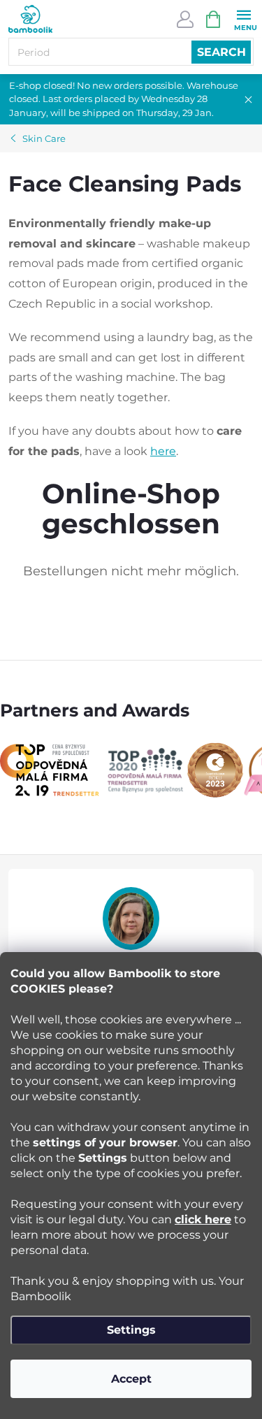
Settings (131, 1330)
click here (203, 1219)
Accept (131, 1378)
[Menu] (243, 18)
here (163, 451)
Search (221, 52)
